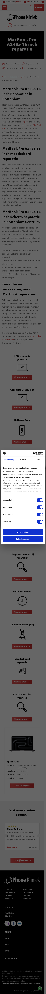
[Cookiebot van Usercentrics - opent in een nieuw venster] (33, 453)
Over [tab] (38, 460)
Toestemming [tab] (8, 460)
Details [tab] (23, 460)
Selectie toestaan (23, 539)
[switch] (40, 507)
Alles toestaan (23, 532)
